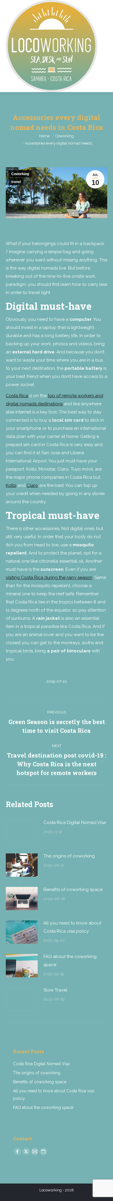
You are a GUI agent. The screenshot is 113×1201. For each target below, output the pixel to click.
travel (16, 182)
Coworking (20, 174)
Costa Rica (17, 395)
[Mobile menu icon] (103, 46)
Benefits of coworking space (73, 889)
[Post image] (22, 831)
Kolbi (11, 485)
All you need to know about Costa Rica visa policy (72, 927)
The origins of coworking (69, 856)
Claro (32, 485)
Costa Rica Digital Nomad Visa (74, 822)
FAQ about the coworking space (69, 960)
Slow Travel (55, 990)
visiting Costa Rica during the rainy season (49, 577)
